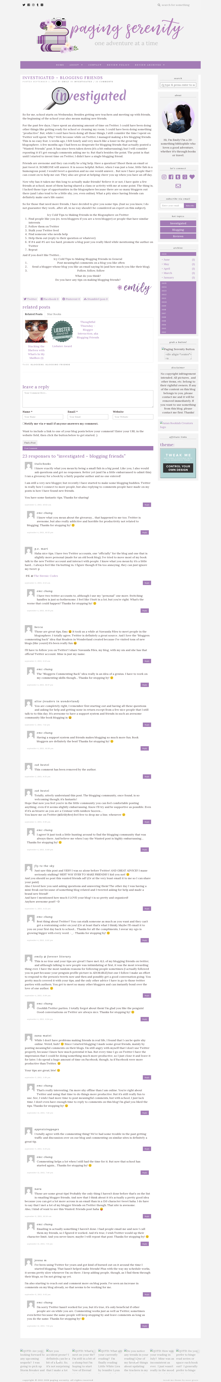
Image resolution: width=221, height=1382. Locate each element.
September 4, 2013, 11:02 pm (40, 940)
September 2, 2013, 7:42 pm (37, 725)
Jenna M (41, 1260)
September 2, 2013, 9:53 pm (38, 776)
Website (118, 411)
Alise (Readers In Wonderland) (57, 701)
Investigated (83, 82)
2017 (164, 313)
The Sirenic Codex (46, 576)
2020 (164, 302)
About (75, 65)
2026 (164, 254)
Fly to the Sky (44, 866)
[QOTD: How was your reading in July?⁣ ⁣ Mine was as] (162, 1361)
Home (60, 65)
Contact (95, 65)
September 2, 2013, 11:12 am (37, 583)
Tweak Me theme (172, 1380)
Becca (39, 627)
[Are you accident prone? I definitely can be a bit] (58, 1361)
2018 (164, 309)
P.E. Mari (41, 548)
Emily (65, 82)
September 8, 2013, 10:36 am (38, 1216)
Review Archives (149, 65)
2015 (164, 321)
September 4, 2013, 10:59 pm (40, 748)
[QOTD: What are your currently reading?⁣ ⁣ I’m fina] (110, 1361)
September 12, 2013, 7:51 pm (40, 1244)
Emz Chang (45, 513)
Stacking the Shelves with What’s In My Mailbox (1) (36, 352)
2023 (164, 291)
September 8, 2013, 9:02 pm (38, 1294)
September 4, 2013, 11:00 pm (40, 849)
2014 (164, 324)
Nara (38, 1189)
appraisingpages (47, 1129)
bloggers (37, 365)
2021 (164, 298)
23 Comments (104, 82)
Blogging (178, 229)
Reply (147, 505)
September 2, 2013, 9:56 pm (38, 822)
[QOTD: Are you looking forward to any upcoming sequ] (32, 1361)
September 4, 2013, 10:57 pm (40, 685)
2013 (164, 328)
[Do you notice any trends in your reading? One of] (136, 1361)
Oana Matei (43, 1035)
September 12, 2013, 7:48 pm (40, 1113)
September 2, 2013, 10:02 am (38, 505)
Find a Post (30, 442)
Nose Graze (192, 1380)
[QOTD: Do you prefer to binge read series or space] (188, 1361)
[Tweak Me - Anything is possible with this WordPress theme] (178, 463)
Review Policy (118, 65)
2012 (164, 332)
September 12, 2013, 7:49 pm (40, 1172)
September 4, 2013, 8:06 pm (38, 995)
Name (27, 411)
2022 (164, 294)
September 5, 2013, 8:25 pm (37, 1149)
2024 (164, 287)
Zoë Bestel (42, 765)
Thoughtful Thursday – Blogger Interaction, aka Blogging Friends (88, 329)
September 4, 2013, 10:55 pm (40, 610)
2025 (164, 283)
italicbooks (43, 463)
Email (73, 411)
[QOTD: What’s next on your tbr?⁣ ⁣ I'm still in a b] (84, 1361)
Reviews (178, 236)
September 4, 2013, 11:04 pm (40, 1019)
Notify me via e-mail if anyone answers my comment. (61, 423)
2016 (164, 317)
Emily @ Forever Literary (53, 956)
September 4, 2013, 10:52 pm (40, 532)
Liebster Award (62, 346)
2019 (164, 306)
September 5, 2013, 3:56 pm (38, 1077)
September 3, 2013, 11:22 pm (38, 908)
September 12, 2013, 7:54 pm (40, 1326)
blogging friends (58, 365)
